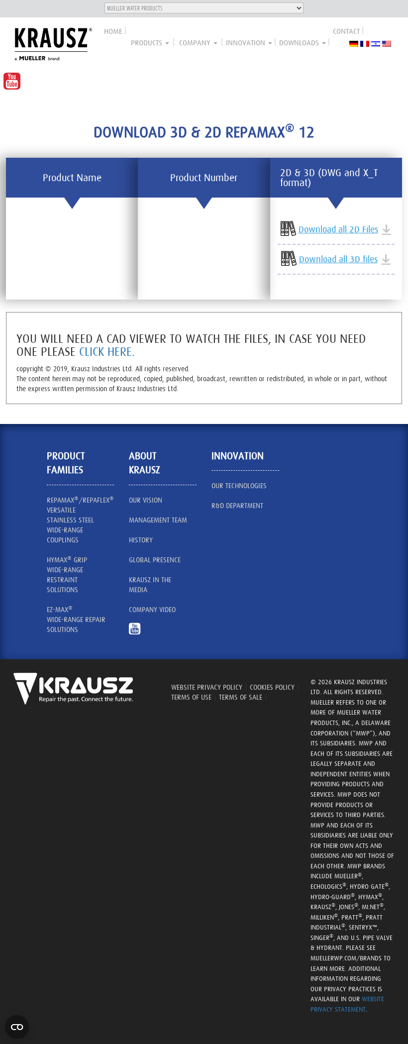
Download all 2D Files (338, 229)
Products (147, 42)
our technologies (239, 486)
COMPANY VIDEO (152, 610)
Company (195, 42)
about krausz (144, 463)
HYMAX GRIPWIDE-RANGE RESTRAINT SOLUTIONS (67, 574)
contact (346, 31)
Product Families (66, 463)
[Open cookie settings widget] (17, 1027)
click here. (107, 351)
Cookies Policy (272, 687)
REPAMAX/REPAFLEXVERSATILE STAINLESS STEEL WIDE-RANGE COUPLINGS (80, 519)
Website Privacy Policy (206, 687)
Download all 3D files (338, 259)
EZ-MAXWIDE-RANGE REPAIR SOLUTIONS (76, 619)
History (141, 540)
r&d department (237, 506)
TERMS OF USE (191, 697)
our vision (145, 500)
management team (158, 520)
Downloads (300, 42)
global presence (155, 560)
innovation (246, 42)
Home (113, 31)
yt (138, 633)
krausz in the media (150, 585)
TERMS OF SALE (240, 697)
